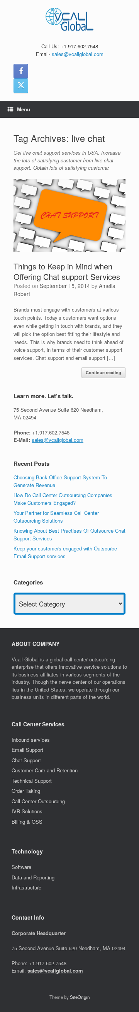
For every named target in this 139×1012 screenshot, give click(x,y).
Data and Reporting (33, 877)
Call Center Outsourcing (39, 801)
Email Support (27, 749)
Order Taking (27, 790)
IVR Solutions (28, 811)
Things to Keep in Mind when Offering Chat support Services (67, 271)
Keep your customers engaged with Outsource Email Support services (65, 552)
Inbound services (31, 739)
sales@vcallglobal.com (77, 54)
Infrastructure (26, 887)
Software (21, 867)
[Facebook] (21, 71)
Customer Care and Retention (45, 770)
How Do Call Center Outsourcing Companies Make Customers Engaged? (63, 498)
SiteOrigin (80, 997)
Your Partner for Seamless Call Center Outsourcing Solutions (56, 516)
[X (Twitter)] (21, 85)
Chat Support (26, 760)
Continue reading (103, 372)
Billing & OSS (28, 821)
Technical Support (32, 780)
